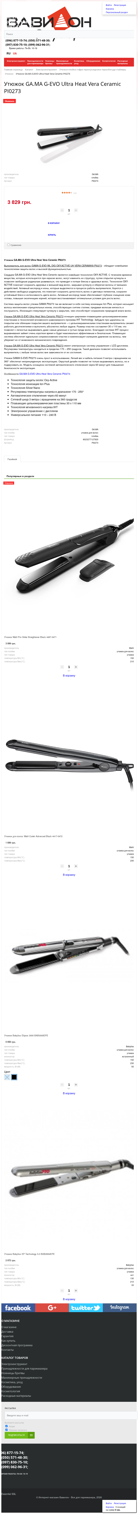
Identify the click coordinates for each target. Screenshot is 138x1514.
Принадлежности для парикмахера (24, 1368)
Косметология (10, 1391)
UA (15, 53)
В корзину (69, 675)
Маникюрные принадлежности (21, 1377)
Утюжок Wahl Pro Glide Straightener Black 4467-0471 (30, 637)
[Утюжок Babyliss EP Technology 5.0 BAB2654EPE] (69, 1174)
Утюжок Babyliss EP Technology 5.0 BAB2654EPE (29, 1254)
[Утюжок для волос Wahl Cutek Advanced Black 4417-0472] (69, 757)
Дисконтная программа (16, 1345)
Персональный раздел (117, 12)
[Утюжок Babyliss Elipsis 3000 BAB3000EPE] (69, 956)
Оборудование (11, 1387)
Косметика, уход (12, 1382)
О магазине (8, 1327)
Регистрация (120, 5)
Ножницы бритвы (13, 1373)
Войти (109, 5)
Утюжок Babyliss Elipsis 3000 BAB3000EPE (26, 1035)
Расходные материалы (16, 1396)
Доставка (7, 1331)
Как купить (8, 1341)
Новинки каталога (18, 1430)
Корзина (110, 8)
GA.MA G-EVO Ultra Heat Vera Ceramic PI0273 (44, 373)
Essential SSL (8, 1494)
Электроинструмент (14, 1364)
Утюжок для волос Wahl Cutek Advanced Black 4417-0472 (33, 836)
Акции (12, 1426)
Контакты (7, 1350)
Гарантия (7, 1336)
